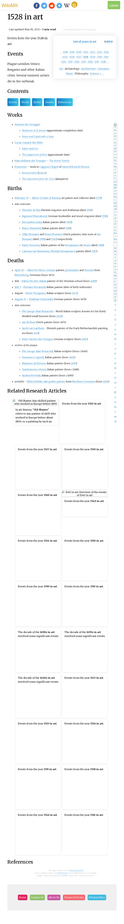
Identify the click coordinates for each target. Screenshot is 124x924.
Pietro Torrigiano (36, 293)
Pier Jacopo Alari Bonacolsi (37, 311)
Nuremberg (22, 274)
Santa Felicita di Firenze (76, 166)
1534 (76, 61)
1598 (88, 210)
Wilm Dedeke (35, 381)
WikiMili (10, 5)
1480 (93, 281)
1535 (83, 61)
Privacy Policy (97, 897)
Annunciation (29, 172)
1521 (85, 52)
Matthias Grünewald (41, 299)
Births (37, 102)
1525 (64, 56)
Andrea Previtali (31, 375)
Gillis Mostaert (30, 234)
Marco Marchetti (31, 228)
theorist (89, 270)
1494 (71, 357)
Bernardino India (32, 222)
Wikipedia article (76, 870)
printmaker (72, 270)
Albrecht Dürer (36, 270)
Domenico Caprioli (33, 357)
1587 (93, 251)
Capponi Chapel (49, 166)
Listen (114, 5)
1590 (104, 216)
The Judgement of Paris (34, 154)
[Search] (74, 5)
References (64, 102)
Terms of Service (74, 897)
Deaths (49, 102)
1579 (98, 197)
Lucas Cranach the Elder (29, 142)
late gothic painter (54, 381)
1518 (65, 52)
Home (22, 897)
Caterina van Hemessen (36, 251)
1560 (53, 239)
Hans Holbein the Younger (30, 160)
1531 (106, 56)
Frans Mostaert (53, 234)
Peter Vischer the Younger (37, 339)
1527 (78, 56)
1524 (106, 52)
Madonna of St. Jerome (34, 130)
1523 (99, 52)
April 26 (19, 270)
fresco (41, 172)
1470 (35, 333)
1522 (92, 52)
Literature (103, 68)
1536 (90, 61)
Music (69, 73)
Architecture (88, 68)
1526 (72, 56)
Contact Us (37, 897)
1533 (70, 61)
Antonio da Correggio (27, 124)
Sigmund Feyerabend (34, 216)
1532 (63, 61)
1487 (84, 339)
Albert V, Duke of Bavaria (46, 197)
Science (94, 73)
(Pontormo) (115, 363)
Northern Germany (83, 381)
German (50, 270)
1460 (59, 316)
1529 (92, 56)
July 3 (18, 287)
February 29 (22, 197)
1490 (73, 363)
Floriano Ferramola (34, 287)
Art (61, 68)
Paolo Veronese (31, 245)
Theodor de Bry (31, 210)
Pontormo (21, 166)
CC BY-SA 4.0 (62, 873)
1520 (79, 52)
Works (25, 102)
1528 (85, 56)
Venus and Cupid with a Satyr (38, 136)
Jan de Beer (28, 322)
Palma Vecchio (30, 281)
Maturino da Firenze (34, 363)
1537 (97, 61)
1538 (103, 61)
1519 (72, 52)
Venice (87, 245)
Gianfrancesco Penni (34, 369)
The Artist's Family (59, 160)
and (30, 148)
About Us (54, 897)
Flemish (55, 251)
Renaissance (72, 245)
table (108, 41)
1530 (99, 56)
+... (101, 73)
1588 (67, 228)
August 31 (20, 299)
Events (13, 102)
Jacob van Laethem (33, 328)
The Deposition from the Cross (38, 178)
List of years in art (84, 41)
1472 (74, 293)
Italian (43, 281)
